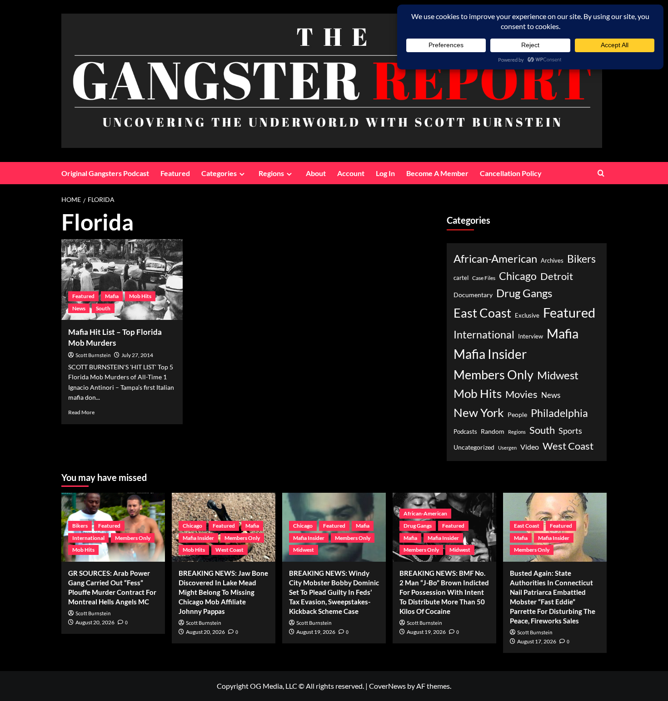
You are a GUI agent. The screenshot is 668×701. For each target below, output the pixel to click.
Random (492, 431)
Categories (219, 173)
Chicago (518, 276)
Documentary (473, 295)
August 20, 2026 (95, 622)
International (484, 334)
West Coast (568, 446)
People (517, 414)
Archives (552, 260)
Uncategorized (474, 447)
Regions (271, 173)
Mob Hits (140, 296)
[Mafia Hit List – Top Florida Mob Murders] (122, 279)
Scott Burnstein (93, 355)
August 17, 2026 (536, 641)
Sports (570, 431)
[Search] (601, 173)
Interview (530, 336)
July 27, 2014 (137, 355)
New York (479, 412)
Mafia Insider (490, 354)
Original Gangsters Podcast (105, 173)
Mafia (112, 296)
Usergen (507, 448)
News (78, 308)
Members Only (493, 374)
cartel (461, 278)
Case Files (483, 278)
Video (529, 446)
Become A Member (437, 173)
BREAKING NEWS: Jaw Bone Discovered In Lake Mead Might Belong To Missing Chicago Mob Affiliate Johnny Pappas (223, 592)
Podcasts (465, 431)
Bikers (581, 258)
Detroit (556, 276)
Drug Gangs (524, 292)
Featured (175, 173)
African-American (495, 258)
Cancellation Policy (511, 173)
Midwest (557, 375)
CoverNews (387, 685)
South (103, 308)
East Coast (482, 312)
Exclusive (527, 315)
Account (350, 173)
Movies (521, 394)
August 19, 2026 (315, 631)
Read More (81, 412)
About (316, 173)
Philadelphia (559, 413)
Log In (385, 173)
